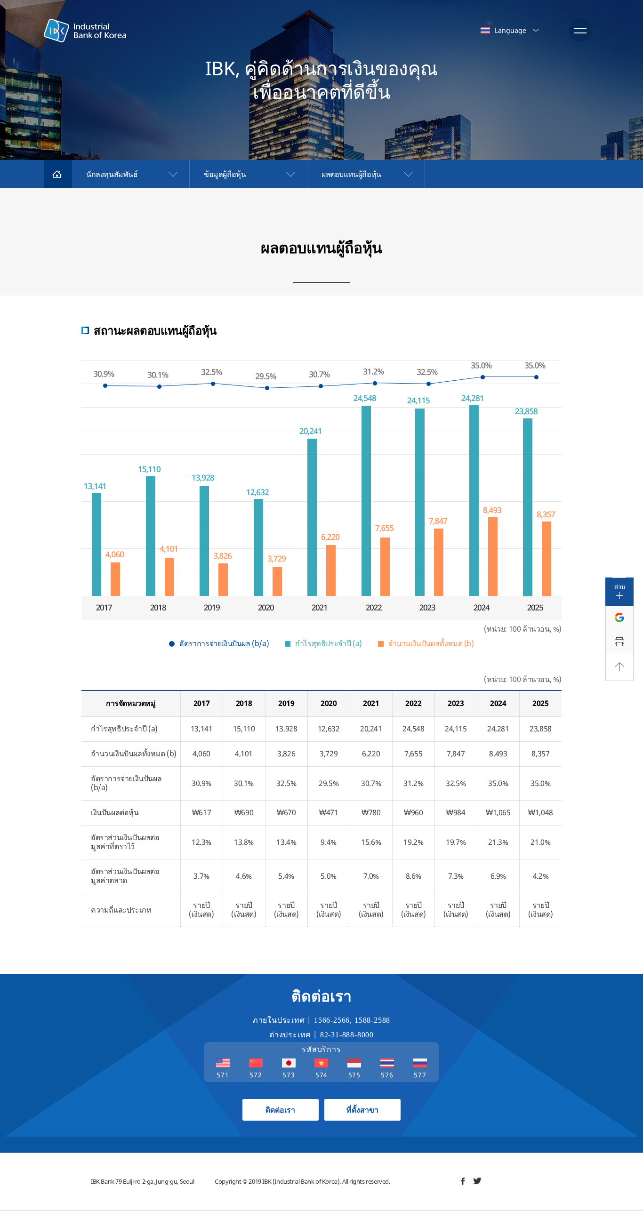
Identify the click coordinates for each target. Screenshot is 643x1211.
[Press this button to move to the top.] (619, 667)
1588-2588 (372, 1020)
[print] (619, 642)
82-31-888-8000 (347, 1035)
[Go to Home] (58, 174)
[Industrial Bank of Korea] (85, 30)
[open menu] (580, 30)
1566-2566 (332, 1020)
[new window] (462, 1181)
